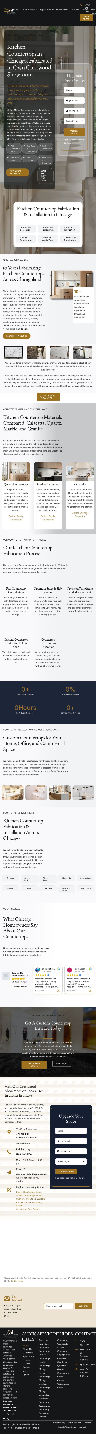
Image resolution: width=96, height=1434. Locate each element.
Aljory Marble (23, 1424)
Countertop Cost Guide (27, 1209)
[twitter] (8, 1414)
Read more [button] (39, 990)
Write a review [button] (20, 987)
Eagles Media (32, 1428)
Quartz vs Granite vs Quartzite (30, 1199)
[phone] (8, 1419)
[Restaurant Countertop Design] (83, 786)
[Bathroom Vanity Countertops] (36, 786)
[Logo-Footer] (10, 9)
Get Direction (22, 1143)
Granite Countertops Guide (29, 1195)
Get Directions (16, 1281)
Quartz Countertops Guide (29, 1192)
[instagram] (13, 1414)
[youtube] (4, 1419)
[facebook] (4, 1414)
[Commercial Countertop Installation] (60, 786)
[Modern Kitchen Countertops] (13, 786)
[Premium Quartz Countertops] (16, 463)
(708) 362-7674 (24, 1154)
